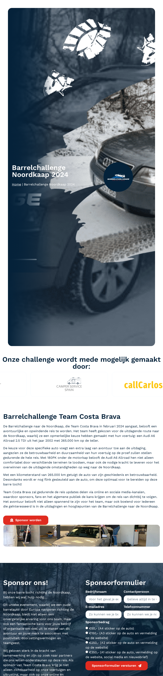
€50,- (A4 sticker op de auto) (111, 628)
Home (16, 184)
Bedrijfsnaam (96, 592)
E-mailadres (94, 607)
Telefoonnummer (137, 607)
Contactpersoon (136, 592)
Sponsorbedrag (97, 622)
